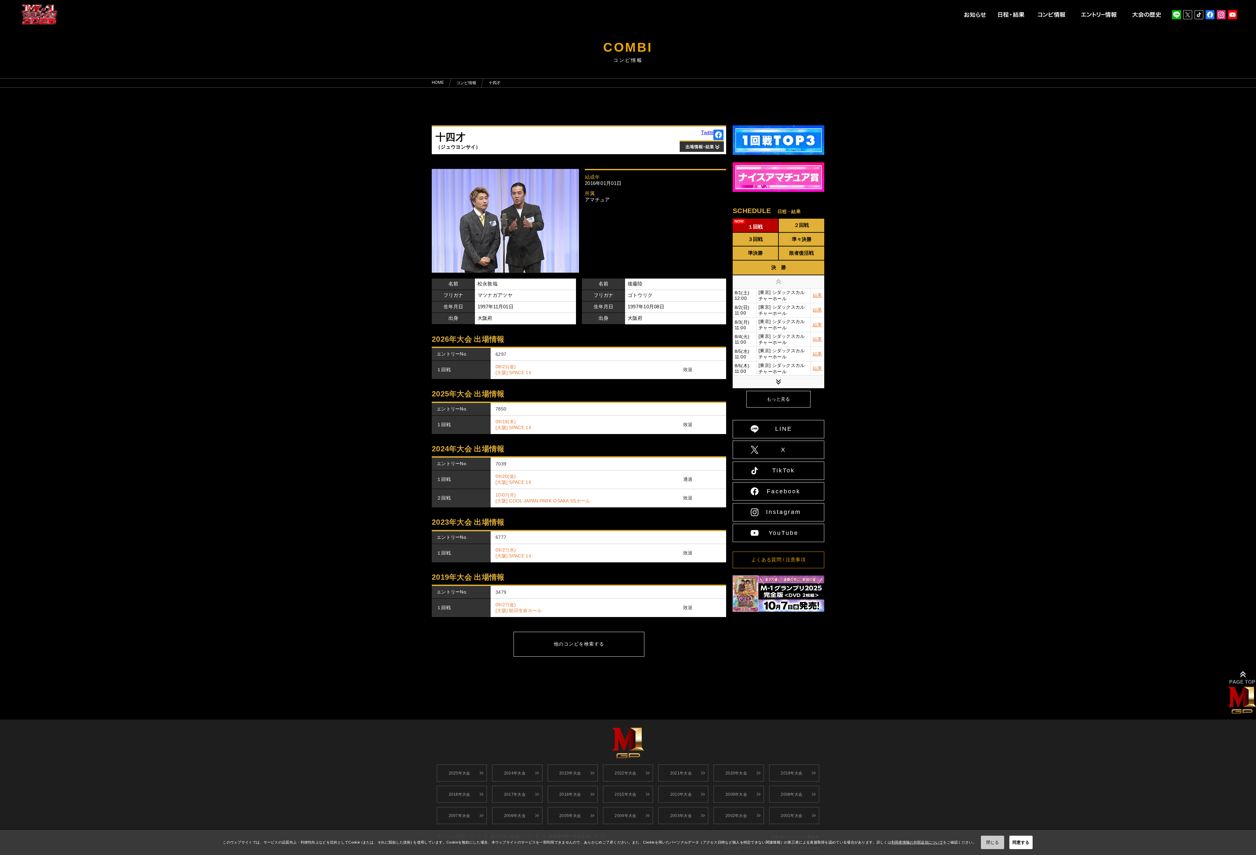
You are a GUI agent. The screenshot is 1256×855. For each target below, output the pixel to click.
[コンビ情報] (1051, 15)
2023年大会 (570, 773)
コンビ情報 (466, 83)
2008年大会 (791, 794)
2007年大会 (459, 815)
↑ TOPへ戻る (1242, 693)
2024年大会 (515, 773)
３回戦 (755, 239)
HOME (438, 82)
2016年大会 (570, 794)
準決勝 (755, 253)
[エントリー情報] (1098, 15)
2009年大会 (736, 794)
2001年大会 (791, 815)
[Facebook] (718, 135)
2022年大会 (625, 773)
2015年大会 (625, 794)
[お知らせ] (975, 15)
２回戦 (801, 225)
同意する (1020, 842)
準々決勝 (801, 239)
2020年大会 (736, 773)
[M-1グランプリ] (628, 739)
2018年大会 (459, 794)
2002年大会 (736, 815)
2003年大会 (681, 815)
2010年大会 (681, 794)
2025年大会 (459, 773)
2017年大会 (515, 794)
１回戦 (755, 226)
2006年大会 (515, 815)
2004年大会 (625, 815)
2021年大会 (681, 773)
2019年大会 (791, 773)
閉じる (992, 842)
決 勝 (778, 267)
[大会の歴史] (1146, 15)
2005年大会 (570, 815)
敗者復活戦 (801, 253)
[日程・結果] (1011, 15)
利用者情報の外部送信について (917, 842)
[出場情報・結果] (702, 146)
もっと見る (778, 399)
